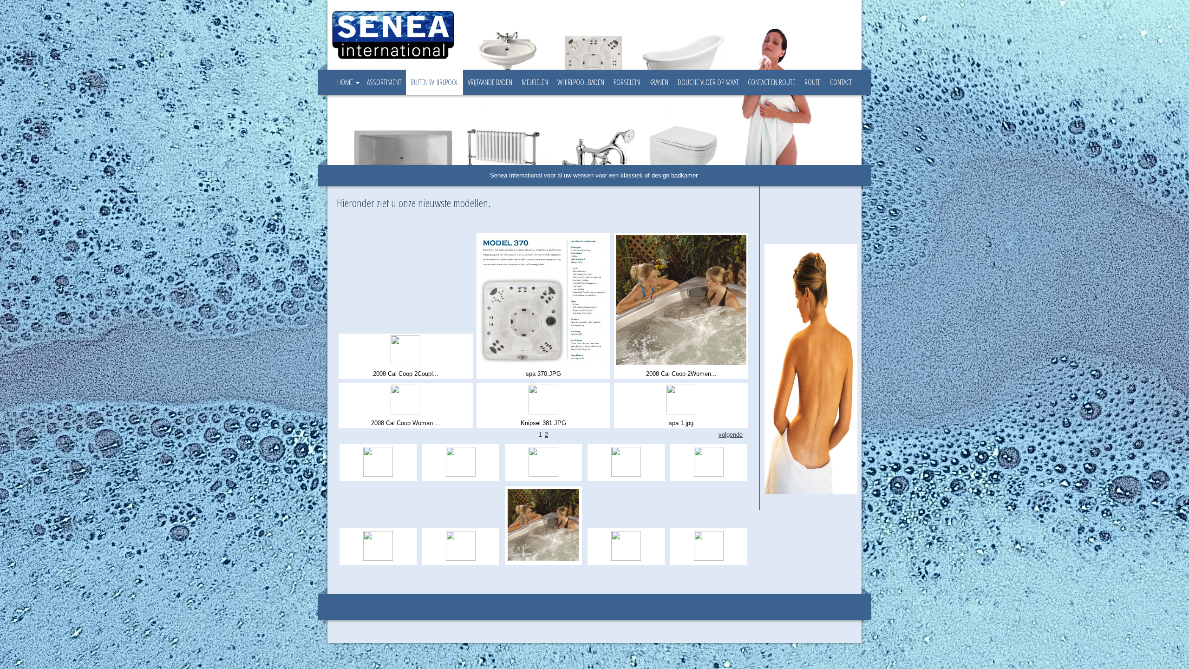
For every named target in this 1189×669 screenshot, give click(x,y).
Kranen (658, 82)
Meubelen (535, 82)
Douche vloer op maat (708, 82)
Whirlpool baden (580, 82)
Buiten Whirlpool (434, 82)
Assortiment (384, 82)
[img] (566, 35)
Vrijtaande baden (490, 82)
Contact (841, 82)
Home (345, 82)
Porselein (627, 82)
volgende (731, 434)
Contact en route (771, 82)
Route (812, 82)
